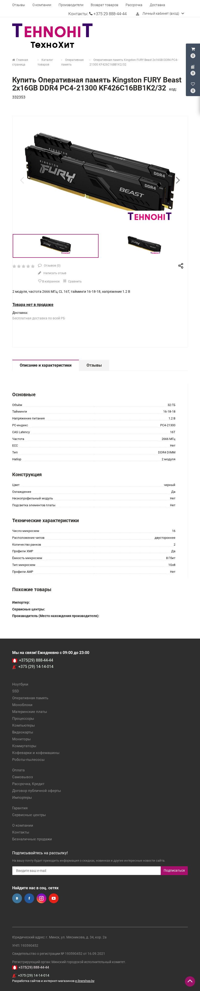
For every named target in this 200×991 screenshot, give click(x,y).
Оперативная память (30, 698)
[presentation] (22, 180)
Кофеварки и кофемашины (36, 753)
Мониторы (21, 739)
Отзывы (18, 5)
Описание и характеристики (45, 365)
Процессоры (23, 718)
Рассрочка (134, 5)
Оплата (18, 770)
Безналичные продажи (32, 839)
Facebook (29, 898)
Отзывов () (51, 265)
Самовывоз (22, 777)
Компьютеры (23, 725)
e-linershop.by (84, 981)
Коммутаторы (24, 746)
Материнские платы (29, 711)
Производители (71, 5)
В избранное (50, 281)
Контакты (20, 832)
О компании (41, 5)
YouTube (54, 898)
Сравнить (74, 281)
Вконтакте (17, 898)
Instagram (41, 898)
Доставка (157, 5)
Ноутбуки (20, 684)
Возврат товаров (104, 5)
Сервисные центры (29, 815)
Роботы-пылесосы (28, 759)
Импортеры (22, 797)
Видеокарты (22, 732)
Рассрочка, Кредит (28, 784)
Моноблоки (22, 705)
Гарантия (20, 808)
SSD (15, 691)
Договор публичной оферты (36, 790)
